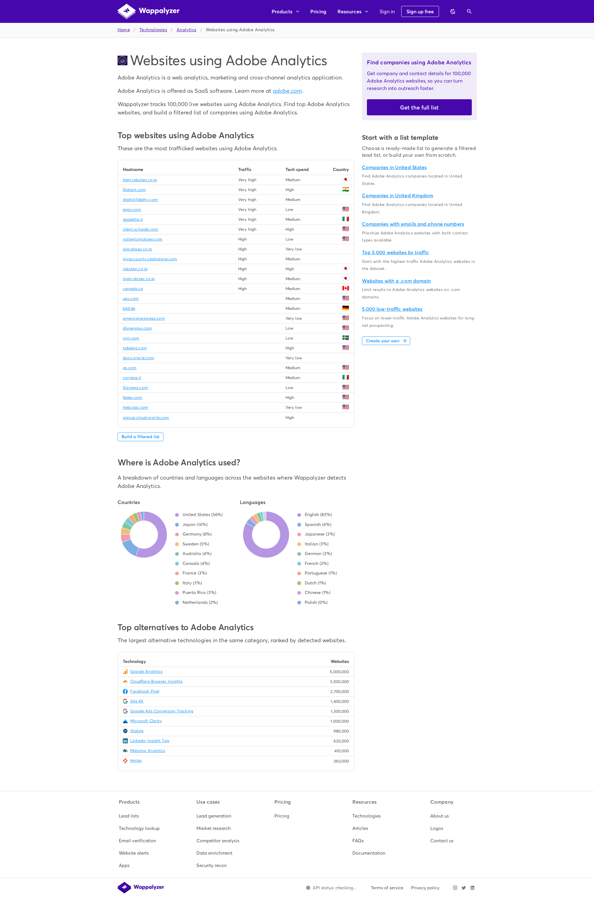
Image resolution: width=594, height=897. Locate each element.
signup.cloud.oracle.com (146, 417)
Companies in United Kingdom (397, 196)
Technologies (153, 29)
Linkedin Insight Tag (149, 740)
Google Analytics (146, 671)
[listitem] (141, 816)
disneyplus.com (137, 328)
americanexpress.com (144, 318)
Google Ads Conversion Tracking (161, 711)
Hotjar (136, 760)
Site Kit (137, 701)
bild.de (129, 308)
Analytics (186, 29)
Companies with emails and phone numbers (413, 224)
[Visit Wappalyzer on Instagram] (455, 887)
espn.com (132, 209)
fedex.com (133, 397)
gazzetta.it (133, 219)
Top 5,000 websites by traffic (395, 252)
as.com (130, 367)
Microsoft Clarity (146, 721)
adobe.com (287, 90)
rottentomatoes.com (143, 239)
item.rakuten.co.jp (140, 179)
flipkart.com (134, 189)
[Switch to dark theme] (453, 11)
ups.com (131, 298)
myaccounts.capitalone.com (150, 259)
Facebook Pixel (145, 691)
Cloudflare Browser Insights (156, 681)
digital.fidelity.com (140, 199)
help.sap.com (135, 407)
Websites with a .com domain (396, 281)
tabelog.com (135, 348)
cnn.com (131, 338)
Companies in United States (394, 167)
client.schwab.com (140, 229)
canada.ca (133, 288)
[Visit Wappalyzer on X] (463, 887)
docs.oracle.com (138, 358)
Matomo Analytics (148, 750)
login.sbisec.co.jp (139, 278)
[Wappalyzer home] (148, 11)
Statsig (137, 730)
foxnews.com (135, 387)
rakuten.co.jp (135, 269)
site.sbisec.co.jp (137, 249)
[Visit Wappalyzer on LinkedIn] (472, 887)
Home (124, 29)
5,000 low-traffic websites (392, 309)
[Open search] (469, 11)
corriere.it (132, 377)
